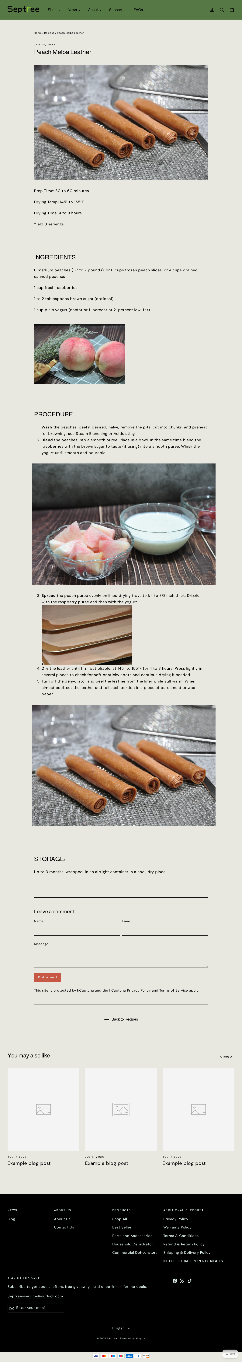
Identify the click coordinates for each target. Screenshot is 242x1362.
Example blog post (29, 1163)
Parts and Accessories (132, 1236)
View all (227, 1056)
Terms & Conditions (181, 1236)
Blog (11, 1219)
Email (126, 921)
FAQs (138, 10)
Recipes (49, 32)
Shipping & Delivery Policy (187, 1252)
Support (116, 10)
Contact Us (64, 1227)
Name (38, 921)
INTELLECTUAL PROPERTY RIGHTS (193, 1261)
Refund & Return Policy (184, 1244)
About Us (62, 1219)
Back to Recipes (124, 1019)
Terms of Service (173, 990)
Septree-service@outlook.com (35, 1296)
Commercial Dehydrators (134, 1252)
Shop (52, 10)
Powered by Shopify (132, 1338)
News (73, 10)
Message (41, 944)
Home (38, 32)
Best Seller (122, 1227)
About (93, 10)
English (118, 1328)
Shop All (119, 1219)
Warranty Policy (177, 1227)
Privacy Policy (139, 990)
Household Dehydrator (132, 1244)
